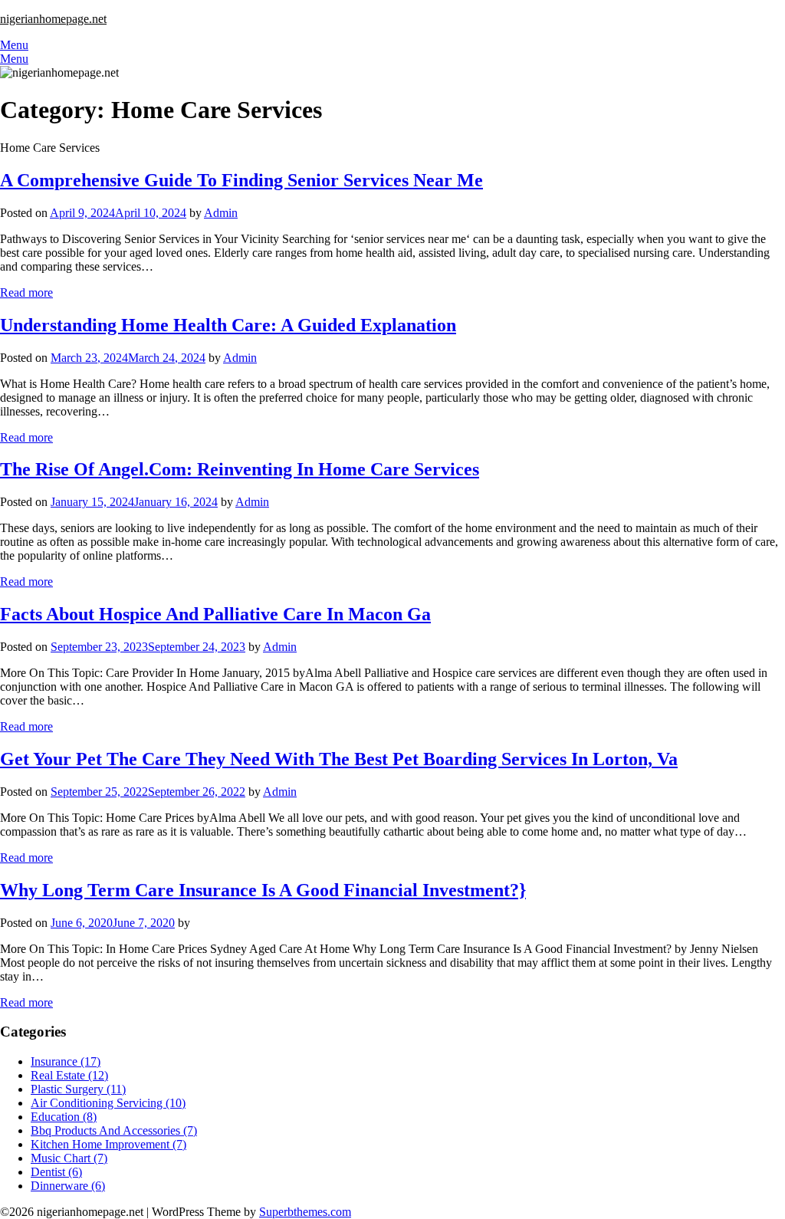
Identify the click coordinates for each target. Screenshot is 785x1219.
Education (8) (64, 1116)
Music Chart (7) (69, 1158)
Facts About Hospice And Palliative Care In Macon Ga (215, 614)
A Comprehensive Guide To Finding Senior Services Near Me (241, 180)
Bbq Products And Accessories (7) (114, 1130)
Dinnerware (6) (68, 1185)
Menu (14, 44)
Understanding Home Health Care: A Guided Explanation (228, 325)
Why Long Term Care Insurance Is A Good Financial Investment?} (263, 890)
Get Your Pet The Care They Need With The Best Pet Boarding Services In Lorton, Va (339, 759)
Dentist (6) (56, 1171)
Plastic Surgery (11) (78, 1089)
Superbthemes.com (305, 1211)
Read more (26, 292)
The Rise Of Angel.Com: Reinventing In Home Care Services (239, 469)
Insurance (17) (65, 1061)
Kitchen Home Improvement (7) (108, 1144)
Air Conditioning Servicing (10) (108, 1102)
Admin (221, 212)
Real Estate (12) (69, 1075)
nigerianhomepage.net (53, 18)
